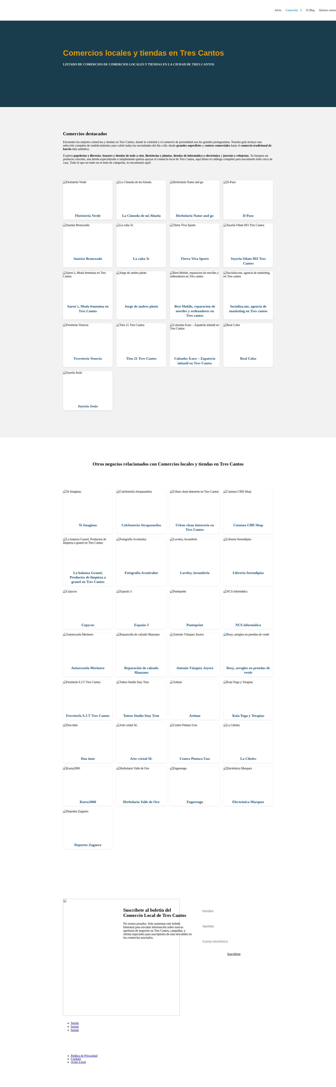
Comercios (292, 10)
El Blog (310, 10)
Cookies (76, 1059)
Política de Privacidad (84, 1055)
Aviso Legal (78, 1062)
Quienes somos (327, 10)
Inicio (278, 10)
